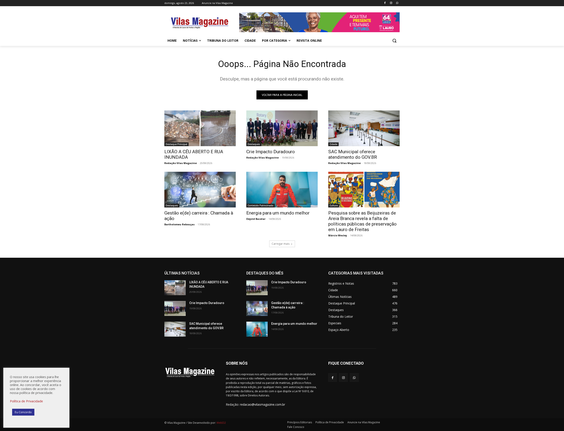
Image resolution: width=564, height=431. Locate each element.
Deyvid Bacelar (255, 218)
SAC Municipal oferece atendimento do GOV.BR (352, 154)
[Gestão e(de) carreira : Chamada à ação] (200, 189)
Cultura (334, 205)
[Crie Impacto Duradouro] (282, 128)
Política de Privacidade (26, 401)
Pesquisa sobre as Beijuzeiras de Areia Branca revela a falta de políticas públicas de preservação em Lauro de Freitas (362, 221)
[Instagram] (390, 3)
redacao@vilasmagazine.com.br (262, 404)
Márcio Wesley (337, 235)
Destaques (254, 144)
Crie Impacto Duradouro (270, 151)
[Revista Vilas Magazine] (199, 23)
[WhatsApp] (397, 3)
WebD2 (221, 423)
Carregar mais (280, 244)
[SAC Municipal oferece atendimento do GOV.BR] (364, 128)
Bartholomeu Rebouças (179, 224)
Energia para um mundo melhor (278, 213)
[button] (394, 40)
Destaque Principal (176, 144)
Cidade (333, 144)
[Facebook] (385, 3)
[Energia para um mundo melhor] (282, 189)
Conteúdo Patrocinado (260, 205)
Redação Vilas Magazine (180, 163)
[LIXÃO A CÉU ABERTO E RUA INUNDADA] (200, 128)
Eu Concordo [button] (23, 412)
